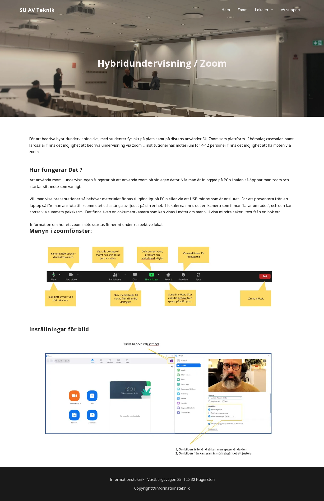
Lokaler (261, 9)
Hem (226, 9)
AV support (291, 9)
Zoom (242, 9)
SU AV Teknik (37, 9)
